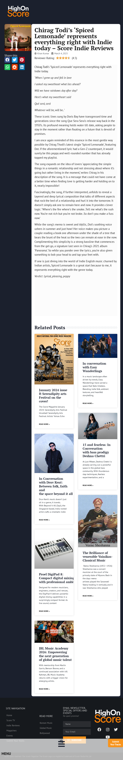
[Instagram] (107, 729)
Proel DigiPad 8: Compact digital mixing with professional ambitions (60, 578)
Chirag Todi (41, 67)
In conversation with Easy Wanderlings (94, 367)
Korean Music (46, 722)
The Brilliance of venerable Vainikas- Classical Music (97, 556)
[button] (61, 741)
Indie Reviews (13, 725)
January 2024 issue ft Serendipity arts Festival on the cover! (53, 395)
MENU (6, 753)
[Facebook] (99, 729)
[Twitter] (116, 729)
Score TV (10, 720)
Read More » (44, 424)
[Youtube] (107, 737)
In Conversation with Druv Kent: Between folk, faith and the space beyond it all (56, 486)
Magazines (11, 730)
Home (9, 715)
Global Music (46, 727)
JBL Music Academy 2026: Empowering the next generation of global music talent (55, 654)
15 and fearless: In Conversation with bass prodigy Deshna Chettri (97, 450)
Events (9, 735)
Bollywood (45, 733)
